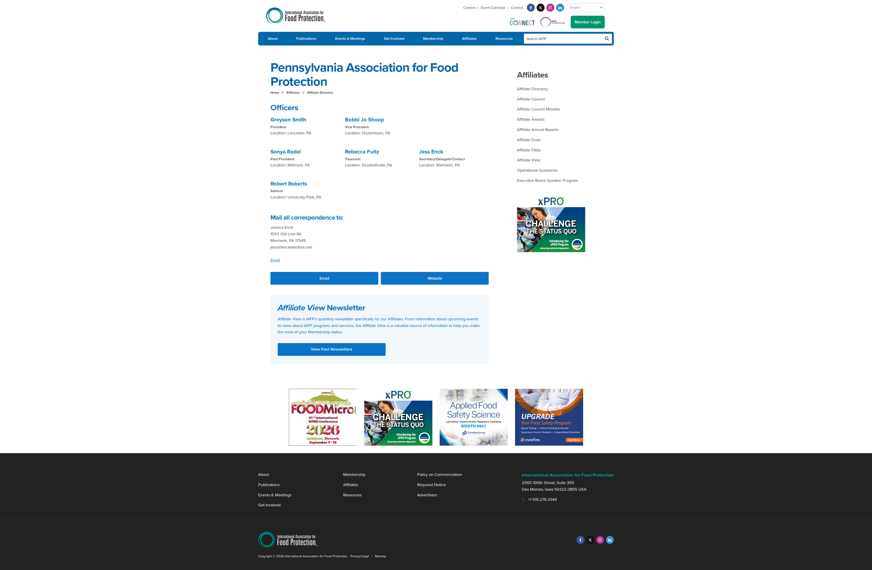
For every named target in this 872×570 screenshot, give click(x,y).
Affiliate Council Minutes (538, 109)
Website (435, 278)
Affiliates (469, 38)
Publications (306, 38)
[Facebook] (531, 8)
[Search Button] (607, 39)
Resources (504, 38)
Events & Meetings (350, 38)
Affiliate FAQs (529, 150)
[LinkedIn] (560, 8)
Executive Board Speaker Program (547, 180)
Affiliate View (528, 160)
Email (275, 260)
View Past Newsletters (331, 349)
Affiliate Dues (529, 140)
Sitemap (380, 556)
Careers (469, 7)
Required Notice (431, 484)
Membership (433, 38)
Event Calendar (493, 7)
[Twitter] (541, 8)
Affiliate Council (531, 99)
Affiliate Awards (531, 119)
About (272, 38)
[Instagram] (550, 8)
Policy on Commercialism (439, 474)
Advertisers (427, 495)
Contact (517, 7)
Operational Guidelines (537, 170)
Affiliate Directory (320, 92)
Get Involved (394, 38)
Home (274, 92)
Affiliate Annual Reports (537, 129)
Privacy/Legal (359, 556)
